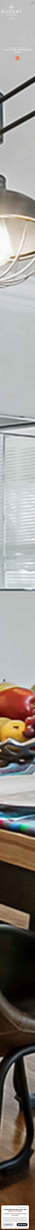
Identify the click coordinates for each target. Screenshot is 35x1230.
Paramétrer (8, 1224)
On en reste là (22, 1207)
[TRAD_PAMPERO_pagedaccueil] (11, 19)
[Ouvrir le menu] (33, 3)
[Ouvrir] (17, 58)
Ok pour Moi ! (22, 1224)
